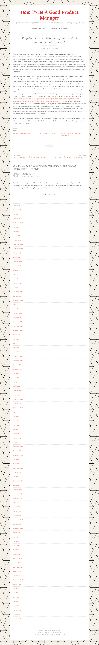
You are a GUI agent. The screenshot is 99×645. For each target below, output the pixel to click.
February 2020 (17, 218)
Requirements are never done (46, 133)
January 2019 (17, 240)
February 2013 (17, 438)
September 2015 (18, 330)
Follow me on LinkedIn (58, 29)
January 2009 (17, 515)
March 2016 (16, 309)
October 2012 (17, 451)
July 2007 (16, 588)
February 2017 (17, 283)
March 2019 (16, 236)
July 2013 (16, 416)
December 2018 (18, 244)
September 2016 (18, 300)
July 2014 (16, 373)
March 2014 (16, 386)
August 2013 (17, 412)
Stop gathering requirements (22, 133)
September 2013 (18, 408)
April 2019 (16, 231)
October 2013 (17, 403)
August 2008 (17, 532)
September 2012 (18, 455)
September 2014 (18, 369)
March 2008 (16, 554)
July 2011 (16, 476)
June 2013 (16, 421)
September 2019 (18, 223)
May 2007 (16, 597)
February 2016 (17, 313)
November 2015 (18, 326)
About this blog (38, 29)
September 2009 (18, 498)
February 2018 (17, 261)
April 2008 (16, 550)
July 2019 (16, 227)
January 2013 (17, 442)
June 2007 (16, 593)
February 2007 (17, 610)
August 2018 (17, 253)
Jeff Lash (55, 48)
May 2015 (16, 343)
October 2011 (17, 472)
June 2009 (16, 502)
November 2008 (18, 520)
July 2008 (16, 537)
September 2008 (18, 528)
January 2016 (17, 317)
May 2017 (16, 279)
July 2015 (16, 339)
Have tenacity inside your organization (30, 156)
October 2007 (17, 575)
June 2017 (16, 274)
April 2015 (16, 347)
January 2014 (17, 395)
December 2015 (18, 322)
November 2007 (18, 571)
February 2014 (17, 390)
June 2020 (16, 214)
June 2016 (16, 304)
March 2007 (16, 606)
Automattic (56, 632)
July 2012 (16, 459)
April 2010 (16, 485)
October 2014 (17, 365)
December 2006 (18, 619)
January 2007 (17, 614)
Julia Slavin (26, 174)
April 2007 (16, 601)
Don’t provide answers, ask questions (70, 156)
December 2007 (18, 567)
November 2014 (18, 360)
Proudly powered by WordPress (49, 630)
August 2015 (17, 334)
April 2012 (16, 464)
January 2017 (17, 287)
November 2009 (18, 494)
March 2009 (16, 507)
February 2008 (17, 558)
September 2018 (18, 248)
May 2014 (16, 378)
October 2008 (17, 524)
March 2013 (16, 433)
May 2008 (16, 545)
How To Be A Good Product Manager (49, 15)
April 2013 (16, 429)
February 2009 (17, 511)
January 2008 (17, 563)
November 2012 (18, 446)
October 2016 (17, 296)
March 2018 (16, 257)
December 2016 (18, 291)
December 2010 (18, 481)
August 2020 (17, 210)
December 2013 (18, 399)
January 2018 (17, 266)
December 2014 (18, 356)
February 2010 (17, 489)
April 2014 (16, 382)
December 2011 (18, 468)
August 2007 (17, 584)
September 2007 (18, 580)
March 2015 (16, 352)
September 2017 (18, 270)
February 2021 (17, 205)
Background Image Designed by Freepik (49, 634)
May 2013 (16, 425)
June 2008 (16, 541)
